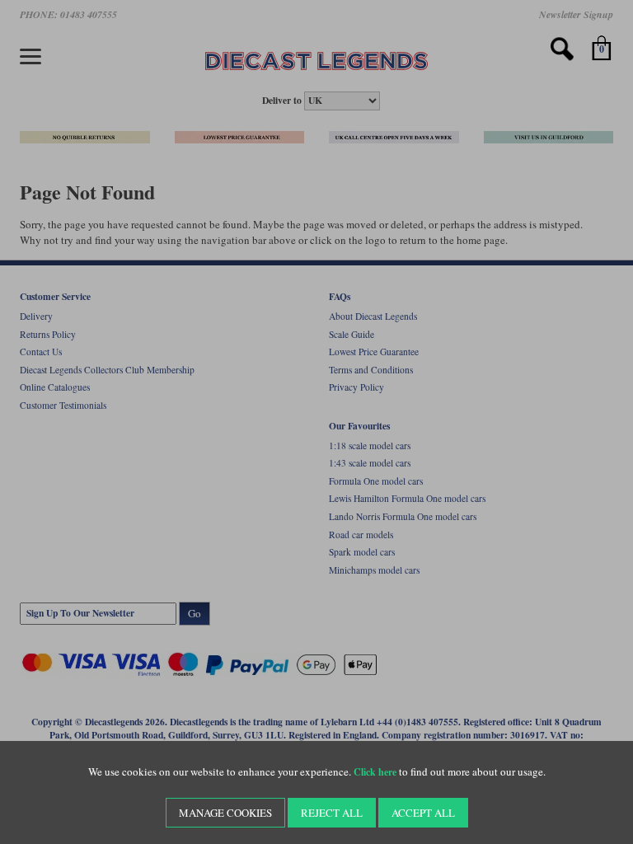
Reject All (332, 812)
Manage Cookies (225, 812)
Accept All (423, 812)
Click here (375, 772)
